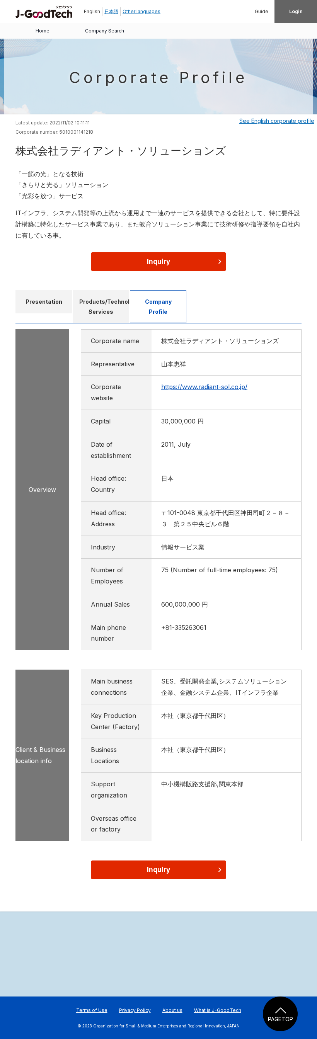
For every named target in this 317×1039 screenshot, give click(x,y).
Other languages (141, 11)
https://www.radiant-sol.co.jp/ (204, 387)
